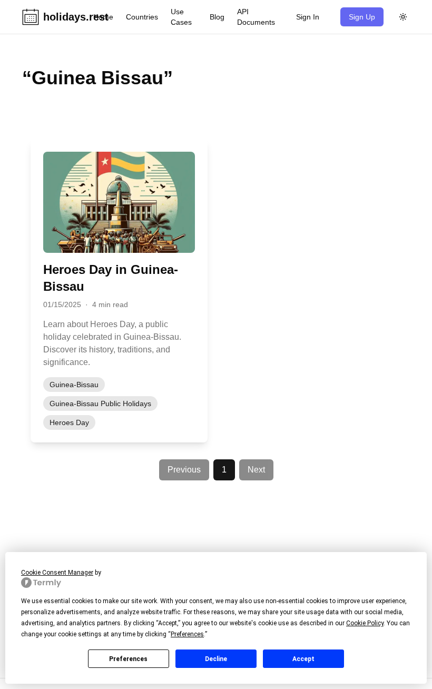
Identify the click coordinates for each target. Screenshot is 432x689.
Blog (217, 17)
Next (256, 469)
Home (103, 17)
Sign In (307, 17)
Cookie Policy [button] (365, 623)
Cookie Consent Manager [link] (57, 572)
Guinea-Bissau (74, 384)
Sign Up (362, 17)
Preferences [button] (187, 634)
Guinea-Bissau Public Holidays (100, 403)
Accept (303, 659)
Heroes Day (69, 422)
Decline (216, 659)
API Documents (256, 16)
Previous (184, 469)
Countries (142, 17)
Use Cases (181, 16)
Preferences (128, 659)
